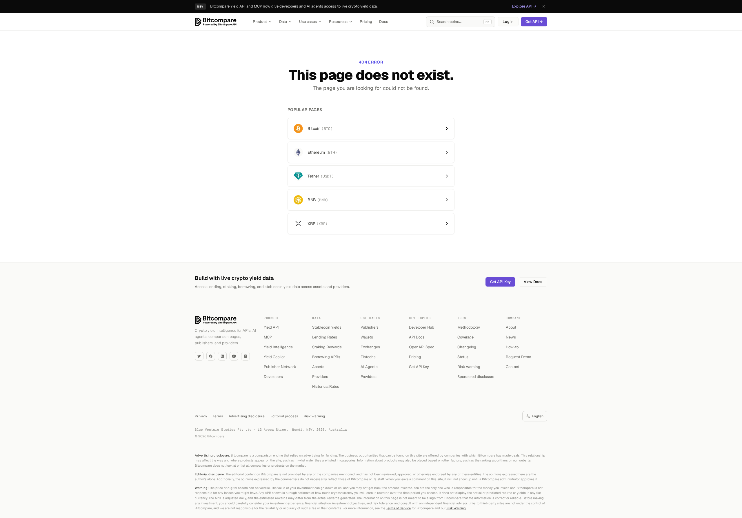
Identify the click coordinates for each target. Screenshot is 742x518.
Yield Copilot (274, 356)
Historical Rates (325, 386)
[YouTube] (234, 356)
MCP (268, 337)
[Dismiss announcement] (543, 6)
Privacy (201, 416)
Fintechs (368, 356)
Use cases (308, 21)
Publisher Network (280, 366)
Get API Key (500, 281)
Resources (338, 21)
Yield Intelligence (278, 347)
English (537, 416)
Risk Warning (456, 508)
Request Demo (518, 356)
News (511, 337)
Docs (383, 21)
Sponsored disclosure (475, 376)
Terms (218, 416)
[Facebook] (210, 356)
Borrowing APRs (326, 356)
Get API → (534, 21)
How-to (512, 347)
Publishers (370, 327)
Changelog (466, 347)
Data (283, 21)
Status (462, 356)
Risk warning (468, 366)
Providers (320, 376)
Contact (512, 366)
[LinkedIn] (222, 356)
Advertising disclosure (247, 416)
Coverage (465, 337)
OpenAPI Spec (421, 347)
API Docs (417, 337)
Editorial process (284, 416)
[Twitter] (199, 356)
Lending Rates (324, 337)
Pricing (366, 21)
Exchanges (370, 347)
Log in (508, 21)
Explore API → (524, 6)
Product (260, 21)
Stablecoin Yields (326, 327)
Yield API (271, 327)
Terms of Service (398, 508)
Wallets (367, 337)
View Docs (533, 281)
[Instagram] (245, 356)
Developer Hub (421, 327)
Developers (273, 376)
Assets (318, 366)
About (511, 327)
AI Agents (369, 366)
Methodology (468, 327)
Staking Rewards (327, 347)
